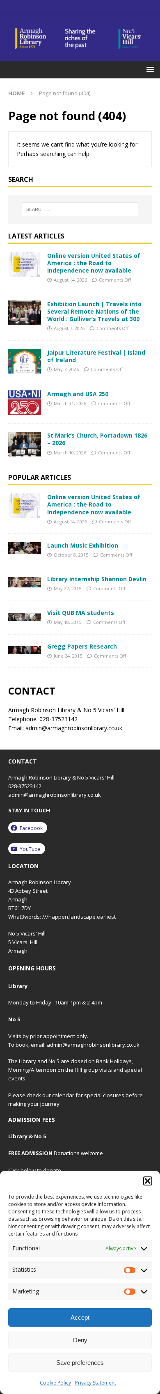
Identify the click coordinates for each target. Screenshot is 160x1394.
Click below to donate (34, 1170)
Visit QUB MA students (80, 613)
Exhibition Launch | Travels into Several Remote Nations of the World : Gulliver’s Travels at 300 (94, 311)
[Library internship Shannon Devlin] (24, 581)
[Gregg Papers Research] (24, 649)
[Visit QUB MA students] (24, 615)
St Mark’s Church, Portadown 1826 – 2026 (97, 439)
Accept (80, 1317)
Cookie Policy (55, 1382)
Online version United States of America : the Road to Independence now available (93, 263)
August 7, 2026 (69, 328)
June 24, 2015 (68, 656)
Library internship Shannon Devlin (96, 579)
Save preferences (80, 1362)
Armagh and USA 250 (77, 394)
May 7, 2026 (66, 369)
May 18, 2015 (67, 622)
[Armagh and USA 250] (24, 402)
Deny (80, 1340)
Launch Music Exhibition (82, 545)
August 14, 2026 (70, 280)
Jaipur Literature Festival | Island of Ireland (96, 356)
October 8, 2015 (71, 555)
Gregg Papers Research (82, 646)
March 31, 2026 (70, 403)
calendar (63, 1095)
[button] (148, 1181)
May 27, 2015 (67, 588)
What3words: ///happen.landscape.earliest (62, 916)
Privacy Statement (95, 1382)
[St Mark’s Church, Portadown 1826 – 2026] (24, 444)
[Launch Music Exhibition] (24, 548)
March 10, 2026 (70, 452)
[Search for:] (80, 209)
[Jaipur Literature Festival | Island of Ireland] (24, 361)
